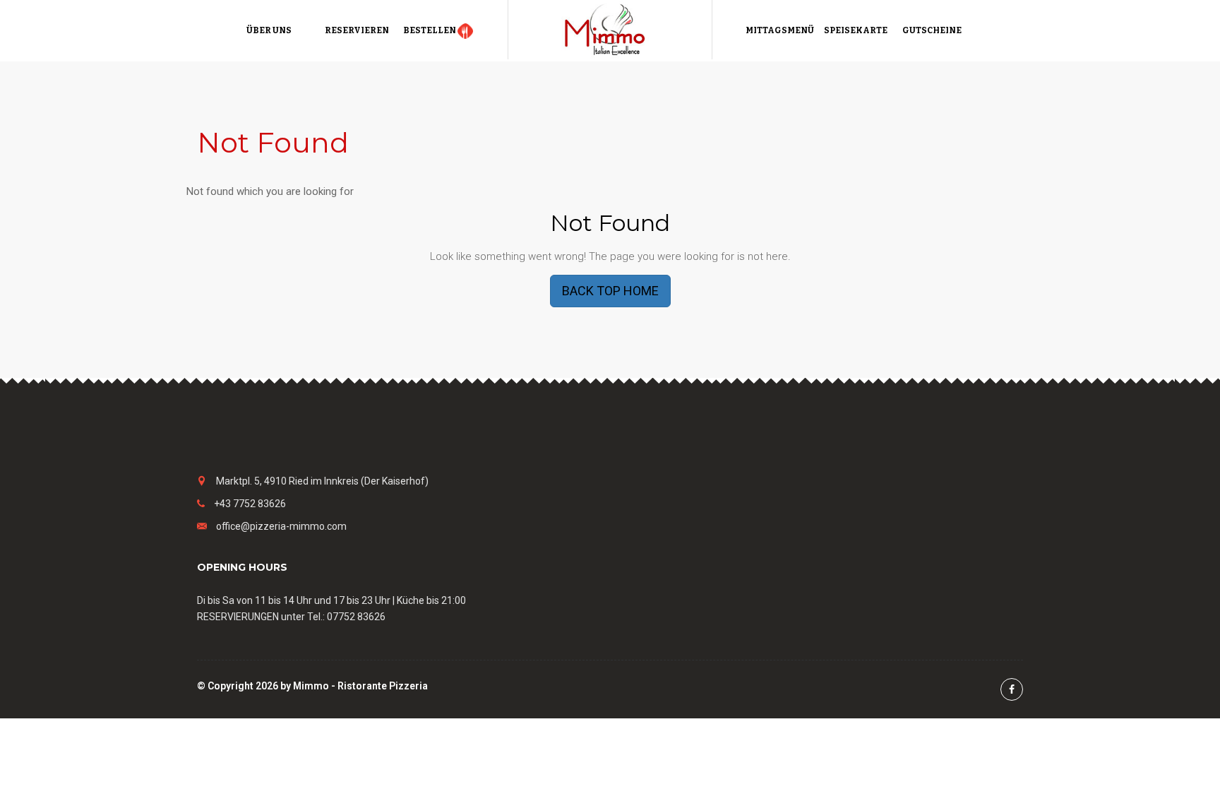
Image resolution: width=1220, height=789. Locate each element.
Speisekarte (855, 30)
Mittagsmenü (780, 30)
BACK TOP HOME (610, 290)
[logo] (610, 29)
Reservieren (357, 30)
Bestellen (430, 30)
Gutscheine (932, 30)
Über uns (269, 30)
